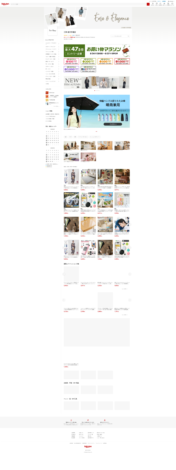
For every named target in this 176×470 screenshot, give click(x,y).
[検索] (148, 7)
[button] (171, 5)
